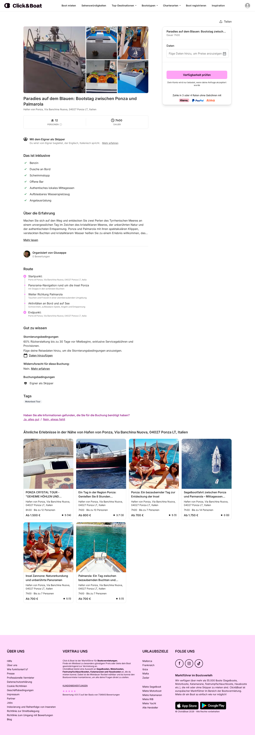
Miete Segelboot (151, 686)
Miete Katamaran (152, 695)
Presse (11, 673)
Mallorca (147, 660)
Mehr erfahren (40, 368)
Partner (11, 698)
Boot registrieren (196, 5)
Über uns (12, 665)
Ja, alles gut (31, 419)
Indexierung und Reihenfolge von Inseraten (31, 706)
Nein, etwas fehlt (54, 419)
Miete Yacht (149, 703)
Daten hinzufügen (41, 355)
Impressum (13, 694)
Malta (145, 673)
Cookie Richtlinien (17, 685)
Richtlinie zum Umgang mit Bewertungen (30, 715)
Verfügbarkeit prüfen (197, 75)
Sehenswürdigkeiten (94, 5)
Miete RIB (147, 699)
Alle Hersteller (150, 707)
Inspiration (218, 5)
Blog (9, 719)
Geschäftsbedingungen (20, 690)
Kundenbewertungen (75, 685)
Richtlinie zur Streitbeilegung (23, 710)
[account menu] (247, 5)
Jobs (9, 702)
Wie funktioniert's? (17, 669)
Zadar (145, 677)
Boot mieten (69, 5)
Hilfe (9, 660)
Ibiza (145, 669)
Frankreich (148, 665)
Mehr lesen (30, 240)
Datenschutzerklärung (19, 681)
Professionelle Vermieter (20, 677)
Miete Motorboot (152, 690)
